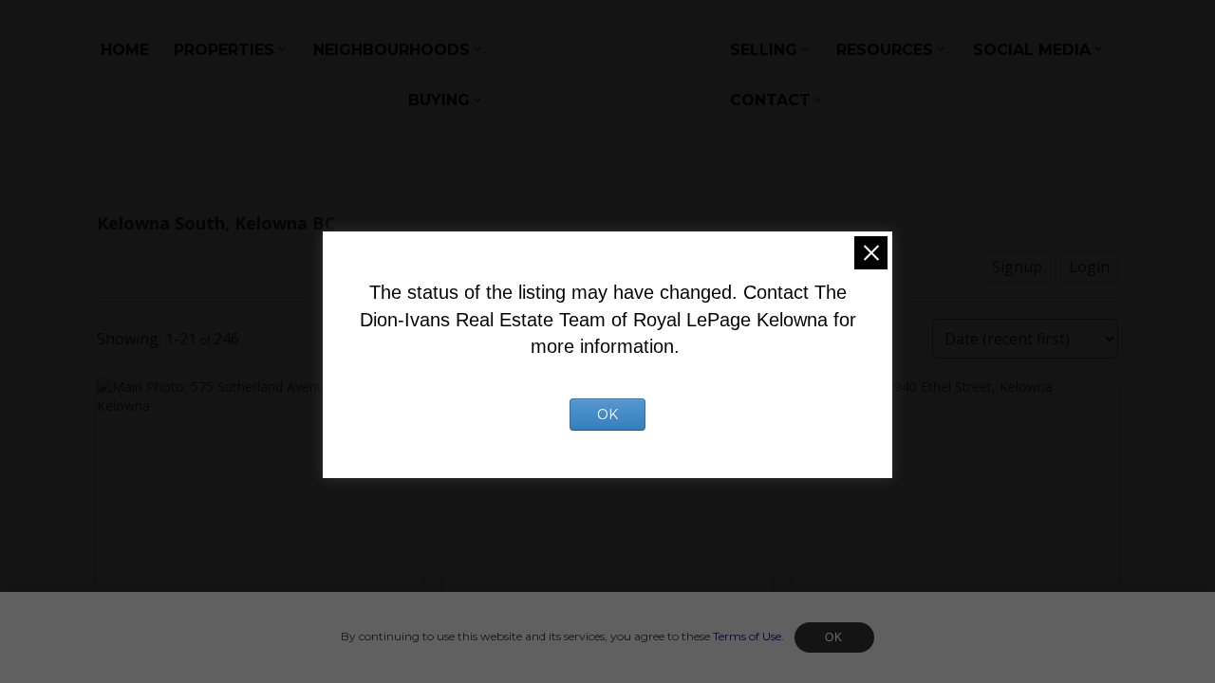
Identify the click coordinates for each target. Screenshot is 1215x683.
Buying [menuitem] (439, 100)
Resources (884, 50)
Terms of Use (747, 636)
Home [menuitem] (125, 50)
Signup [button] (1017, 266)
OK (834, 637)
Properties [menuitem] (224, 50)
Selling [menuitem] (763, 50)
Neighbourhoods (391, 50)
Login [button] (1089, 266)
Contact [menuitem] (770, 100)
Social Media (1032, 50)
